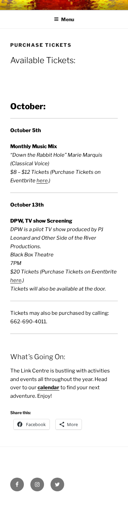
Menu (67, 19)
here (42, 181)
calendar (48, 387)
